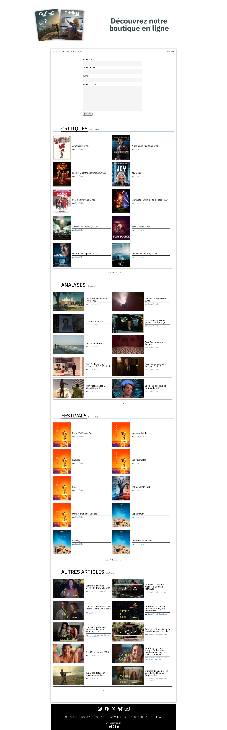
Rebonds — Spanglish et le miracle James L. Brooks (157, 630)
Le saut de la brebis (95, 343)
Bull (74, 486)
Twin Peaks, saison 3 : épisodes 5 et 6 (96, 387)
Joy (137, 173)
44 (116, 272)
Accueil (56, 51)
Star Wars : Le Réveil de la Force (150, 199)
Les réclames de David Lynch (155, 299)
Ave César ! (81, 146)
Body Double (141, 226)
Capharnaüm (138, 513)
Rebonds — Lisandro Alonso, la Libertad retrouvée (154, 586)
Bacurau (76, 460)
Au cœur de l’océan (85, 226)
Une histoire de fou (144, 253)
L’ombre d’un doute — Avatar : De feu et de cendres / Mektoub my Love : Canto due (156, 651)
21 (116, 559)
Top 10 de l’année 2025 (97, 652)
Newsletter (118, 717)
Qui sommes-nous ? (77, 717)
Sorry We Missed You (82, 433)
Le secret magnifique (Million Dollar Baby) (155, 321)
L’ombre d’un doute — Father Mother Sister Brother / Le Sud (96, 629)
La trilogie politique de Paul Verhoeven (155, 387)
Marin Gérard (104, 591)
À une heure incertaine (146, 146)
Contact (100, 717)
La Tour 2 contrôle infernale (89, 173)
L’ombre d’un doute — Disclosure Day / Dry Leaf (98, 586)
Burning (76, 540)
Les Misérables (139, 460)
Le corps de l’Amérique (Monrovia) (96, 299)
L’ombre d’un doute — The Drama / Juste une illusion (98, 607)
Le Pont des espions (85, 253)
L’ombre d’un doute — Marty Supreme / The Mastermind (155, 608)
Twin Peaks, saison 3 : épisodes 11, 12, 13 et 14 (98, 365)
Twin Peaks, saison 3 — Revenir (156, 343)
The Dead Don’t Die (141, 486)
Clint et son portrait (95, 321)
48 (121, 272)
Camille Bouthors (92, 636)
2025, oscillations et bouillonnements (95, 674)
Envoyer (88, 114)
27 (121, 559)
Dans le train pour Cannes (84, 513)
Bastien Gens (150, 680)
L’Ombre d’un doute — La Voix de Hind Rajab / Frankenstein (156, 673)
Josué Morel (80, 149)
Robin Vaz (162, 592)
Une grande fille (139, 433)
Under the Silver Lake (142, 540)
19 (109, 559)
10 (117, 690)
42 (109, 272)
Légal (158, 717)
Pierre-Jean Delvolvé (153, 659)
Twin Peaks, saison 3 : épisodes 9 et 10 (155, 365)
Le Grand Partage (84, 199)
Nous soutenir (140, 717)
